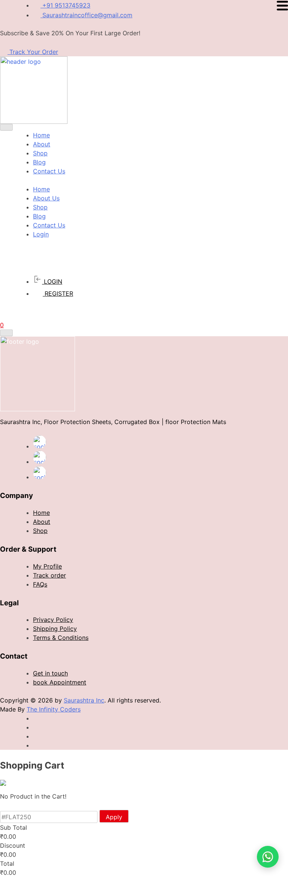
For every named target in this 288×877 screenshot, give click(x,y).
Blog (39, 162)
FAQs (40, 584)
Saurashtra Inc (84, 700)
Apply (114, 817)
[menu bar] (6, 332)
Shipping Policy (55, 628)
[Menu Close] (6, 127)
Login (41, 234)
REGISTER (58, 293)
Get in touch (50, 673)
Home (41, 135)
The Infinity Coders (54, 709)
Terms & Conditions (60, 637)
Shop (40, 153)
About (41, 144)
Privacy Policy (53, 619)
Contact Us (49, 171)
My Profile (47, 566)
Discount (12, 845)
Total (7, 863)
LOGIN (52, 281)
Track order (49, 575)
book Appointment (59, 682)
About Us (46, 198)
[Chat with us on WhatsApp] (268, 857)
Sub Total (13, 827)
